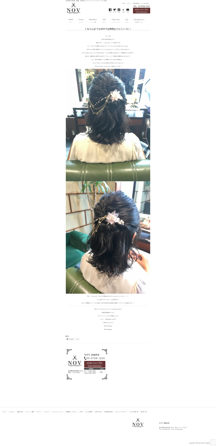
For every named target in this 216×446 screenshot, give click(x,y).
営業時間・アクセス (71, 411)
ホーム (4, 411)
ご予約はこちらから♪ (108, 322)
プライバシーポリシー (121, 411)
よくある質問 (88, 411)
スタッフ (39, 411)
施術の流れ (20, 411)
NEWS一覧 (144, 411)
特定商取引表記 (109, 411)
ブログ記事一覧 (134, 411)
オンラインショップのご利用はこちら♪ (108, 316)
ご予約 (81, 411)
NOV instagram (108, 329)
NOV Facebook (108, 326)
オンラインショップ (57, 411)
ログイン (129, 3)
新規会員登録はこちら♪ (108, 312)
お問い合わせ (98, 411)
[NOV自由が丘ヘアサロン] (73, 13)
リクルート (47, 411)
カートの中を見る (145, 3)
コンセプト (12, 411)
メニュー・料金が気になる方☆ (108, 319)
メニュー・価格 (30, 411)
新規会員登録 (136, 3)
